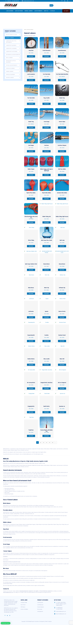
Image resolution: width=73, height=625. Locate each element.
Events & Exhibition (24, 609)
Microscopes (39, 609)
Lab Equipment (40, 611)
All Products (23, 606)
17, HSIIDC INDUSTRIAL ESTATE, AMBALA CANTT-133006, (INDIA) (61, 604)
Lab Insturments (38, 10)
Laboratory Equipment (11, 45)
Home (25, 29)
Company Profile (24, 602)
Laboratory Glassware (11, 48)
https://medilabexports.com (61, 613)
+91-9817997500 (15, 0)
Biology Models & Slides (11, 34)
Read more (31, 56)
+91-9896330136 (59, 607)
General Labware (29, 10)
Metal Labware (9, 57)
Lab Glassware (9, 10)
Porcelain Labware (10, 68)
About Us (46, 10)
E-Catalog (52, 10)
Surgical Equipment (10, 74)
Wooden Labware (10, 77)
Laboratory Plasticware (11, 51)
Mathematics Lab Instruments (12, 54)
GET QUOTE (66, 10)
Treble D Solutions (48, 621)
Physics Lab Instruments (11, 65)
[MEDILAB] (11, 5)
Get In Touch (23, 604)
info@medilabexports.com (28, 0)
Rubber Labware (9, 71)
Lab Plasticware (19, 10)
